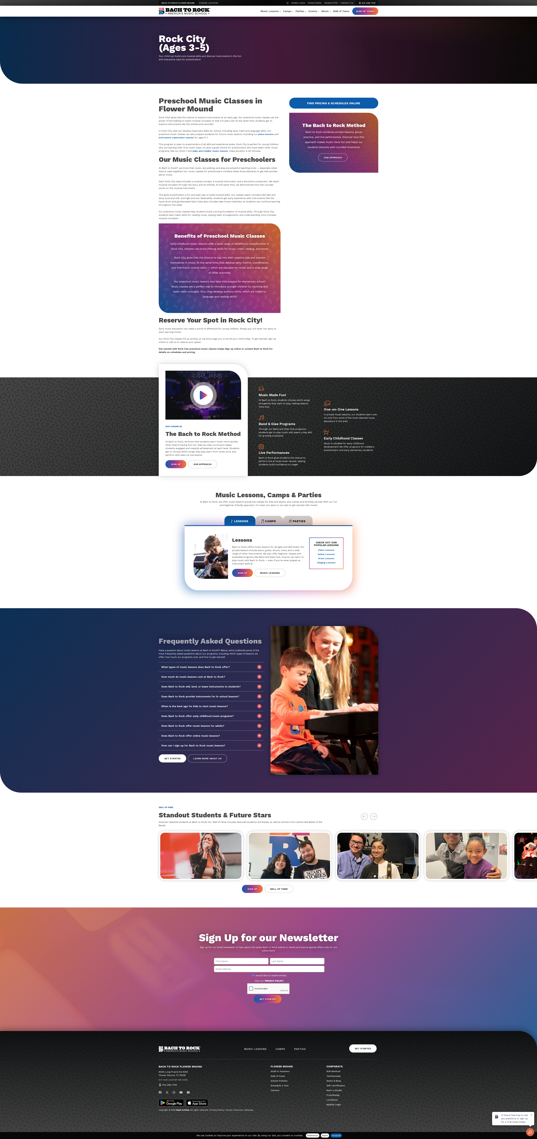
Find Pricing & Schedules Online (333, 103)
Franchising (315, 3)
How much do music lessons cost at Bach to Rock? (193, 676)
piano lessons (266, 134)
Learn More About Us (207, 758)
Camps (287, 11)
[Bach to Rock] (184, 11)
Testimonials (334, 1076)
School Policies (279, 1080)
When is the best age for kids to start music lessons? (194, 706)
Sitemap (249, 1110)
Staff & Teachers (280, 1071)
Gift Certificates (336, 1085)
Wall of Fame (341, 11)
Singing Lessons (326, 562)
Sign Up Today (365, 11)
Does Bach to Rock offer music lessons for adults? (192, 725)
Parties (299, 11)
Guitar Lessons (326, 554)
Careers (275, 1090)
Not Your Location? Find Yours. (173, 1080)
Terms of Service (234, 1110)
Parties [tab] (299, 521)
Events (312, 11)
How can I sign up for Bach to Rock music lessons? (193, 745)
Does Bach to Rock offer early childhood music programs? (197, 716)
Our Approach (333, 157)
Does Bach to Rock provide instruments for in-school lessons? (200, 696)
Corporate (335, 1066)
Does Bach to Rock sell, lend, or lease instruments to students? (201, 686)
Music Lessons (270, 11)
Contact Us (346, 3)
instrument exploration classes (176, 137)
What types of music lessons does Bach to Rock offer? (195, 666)
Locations (332, 1099)
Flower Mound (282, 1066)
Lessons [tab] (241, 521)
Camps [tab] (270, 521)
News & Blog (334, 1080)
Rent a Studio (334, 1090)
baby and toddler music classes (210, 151)
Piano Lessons (326, 550)
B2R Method (333, 1071)
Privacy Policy (217, 1110)
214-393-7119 (368, 3)
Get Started (172, 758)
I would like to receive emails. (270, 975)
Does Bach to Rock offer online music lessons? (190, 735)
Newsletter (331, 3)
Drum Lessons (326, 558)
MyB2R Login (298, 3)
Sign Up (176, 464)
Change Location (208, 3)
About (325, 11)
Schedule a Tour (280, 1085)
